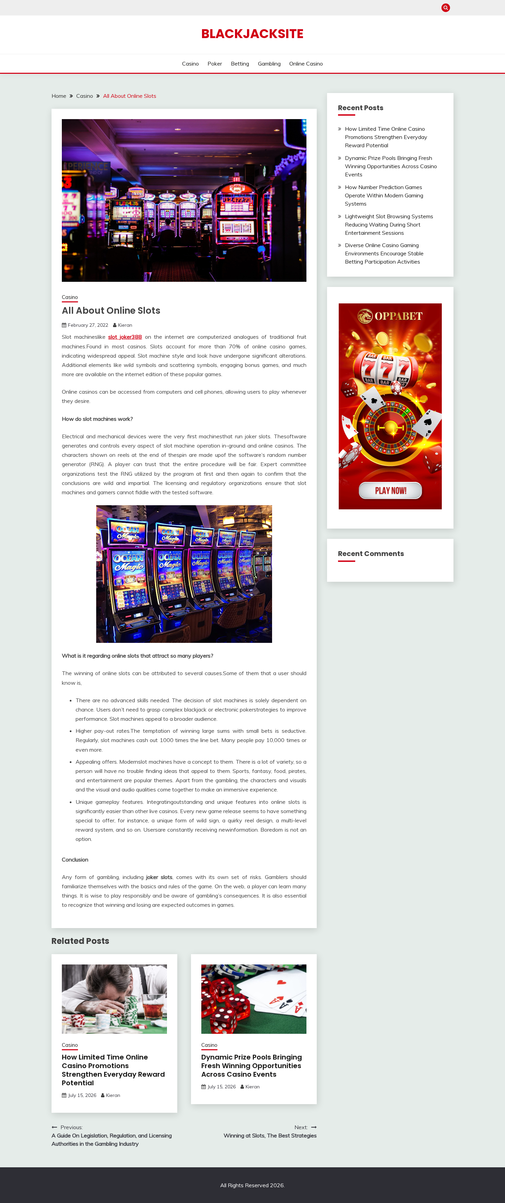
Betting (240, 63)
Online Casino (306, 63)
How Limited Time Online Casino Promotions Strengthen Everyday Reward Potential (113, 1070)
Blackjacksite (252, 34)
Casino (190, 63)
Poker (214, 63)
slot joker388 (125, 336)
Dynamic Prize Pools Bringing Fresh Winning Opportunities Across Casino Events (251, 1065)
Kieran (125, 325)
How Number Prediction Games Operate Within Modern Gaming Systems (384, 195)
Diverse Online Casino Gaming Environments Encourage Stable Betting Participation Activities (384, 253)
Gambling (269, 63)
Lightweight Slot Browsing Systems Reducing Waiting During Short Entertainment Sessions (389, 224)
